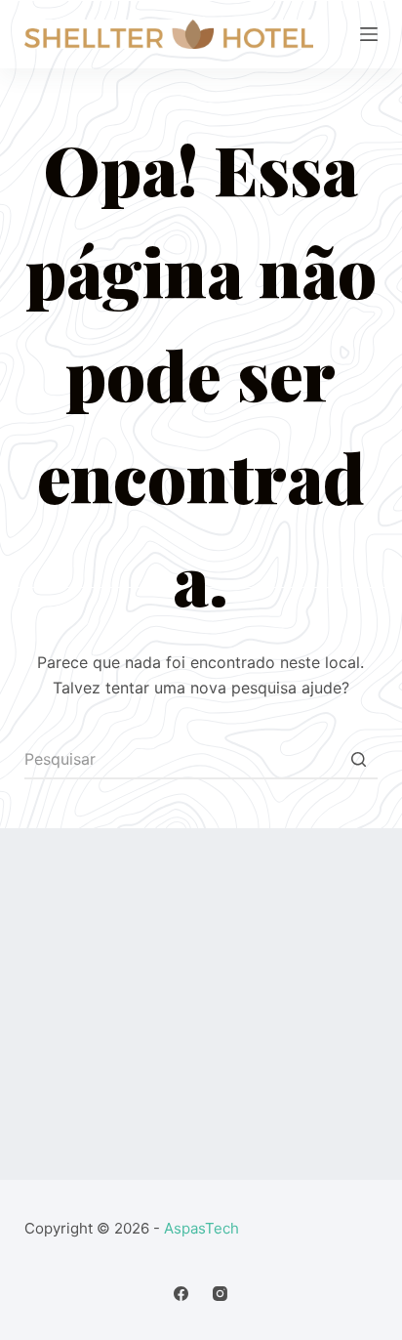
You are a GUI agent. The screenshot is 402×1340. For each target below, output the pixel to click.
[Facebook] (181, 1293)
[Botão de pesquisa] (358, 759)
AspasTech (201, 1228)
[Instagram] (220, 1293)
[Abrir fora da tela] (369, 34)
